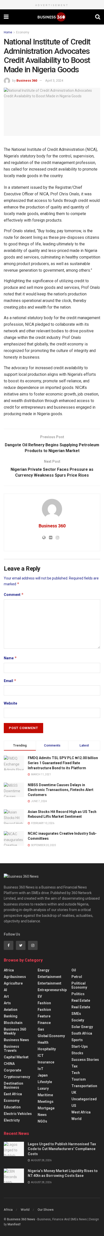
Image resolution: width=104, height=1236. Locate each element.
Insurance (46, 1062)
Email (10, 680)
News (42, 1115)
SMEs (76, 1014)
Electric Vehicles (18, 1114)
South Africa (81, 1033)
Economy (22, 32)
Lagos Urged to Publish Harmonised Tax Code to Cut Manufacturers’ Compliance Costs (62, 1149)
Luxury (43, 1088)
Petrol (76, 977)
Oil (73, 970)
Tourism (78, 1079)
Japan (43, 1075)
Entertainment (49, 977)
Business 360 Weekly (15, 1031)
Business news (16, 1040)
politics (78, 994)
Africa (9, 970)
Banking (10, 1016)
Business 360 (26, 80)
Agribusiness (15, 977)
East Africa (13, 1094)
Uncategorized (84, 1099)
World (76, 1119)
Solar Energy (82, 1027)
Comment (14, 594)
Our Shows (46, 1209)
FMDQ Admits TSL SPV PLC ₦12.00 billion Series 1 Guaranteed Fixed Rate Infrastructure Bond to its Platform (63, 763)
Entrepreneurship (52, 990)
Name (10, 658)
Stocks (77, 1053)
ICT (41, 1056)
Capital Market (16, 1057)
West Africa (81, 1112)
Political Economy (79, 985)
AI (5, 990)
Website (10, 703)
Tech (75, 1073)
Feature (44, 1016)
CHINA (9, 1064)
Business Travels (11, 1048)
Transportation (84, 1086)
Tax (74, 1066)
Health (43, 1042)
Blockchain (13, 1023)
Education (12, 1107)
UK (73, 1092)
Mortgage (46, 1108)
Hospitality (47, 1049)
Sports (77, 1040)
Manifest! (14, 1224)
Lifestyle (45, 1082)
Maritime (45, 1095)
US (73, 1106)
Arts (7, 1003)
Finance (44, 1023)
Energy (43, 970)
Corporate (12, 1070)
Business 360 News (21, 1219)
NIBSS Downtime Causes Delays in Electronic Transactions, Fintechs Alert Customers (60, 790)
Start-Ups (79, 1046)
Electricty (12, 1120)
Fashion (44, 1003)
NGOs (42, 1121)
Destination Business (13, 1085)
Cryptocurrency (17, 1077)
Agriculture (13, 983)
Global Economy (51, 1036)
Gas (41, 1029)
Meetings (46, 1102)
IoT (40, 1069)
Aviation (10, 1010)
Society (77, 1020)
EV (40, 996)
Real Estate (80, 1000)
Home (8, 32)
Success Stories (85, 1060)
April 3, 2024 (54, 80)
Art (6, 996)
